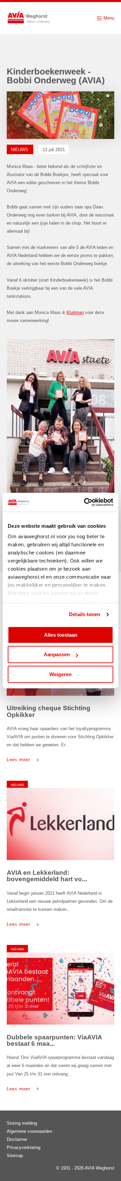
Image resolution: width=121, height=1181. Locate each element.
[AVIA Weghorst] (28, 18)
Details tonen (84, 614)
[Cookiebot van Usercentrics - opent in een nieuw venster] (85, 502)
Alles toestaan (60, 635)
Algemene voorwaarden (29, 1131)
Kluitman (75, 312)
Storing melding (22, 1123)
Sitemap (15, 1155)
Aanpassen (57, 654)
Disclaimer (17, 1139)
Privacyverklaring (23, 1147)
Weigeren (60, 674)
